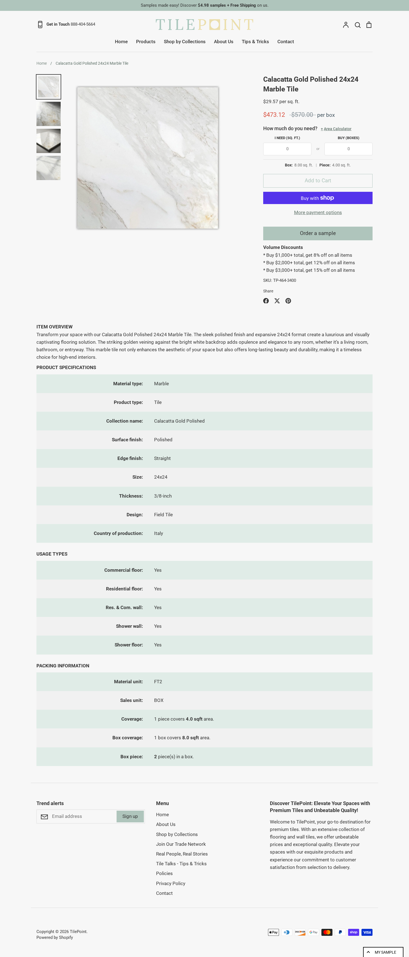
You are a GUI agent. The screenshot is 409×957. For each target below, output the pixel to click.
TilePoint (78, 931)
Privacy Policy (170, 883)
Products (146, 41)
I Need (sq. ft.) (287, 138)
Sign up (130, 816)
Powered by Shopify (54, 937)
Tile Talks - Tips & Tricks (181, 863)
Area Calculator (336, 129)
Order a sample (318, 233)
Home (121, 41)
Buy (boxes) (348, 138)
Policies (164, 873)
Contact (285, 41)
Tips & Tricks (255, 41)
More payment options (318, 212)
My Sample (385, 952)
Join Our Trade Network (181, 844)
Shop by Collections (185, 41)
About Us (223, 41)
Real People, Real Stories (182, 854)
